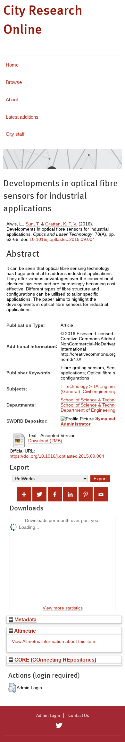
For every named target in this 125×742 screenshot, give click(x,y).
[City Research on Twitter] (59, 725)
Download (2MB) (45, 440)
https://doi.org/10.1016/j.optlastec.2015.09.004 (57, 456)
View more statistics (63, 607)
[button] (12, 688)
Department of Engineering (88, 410)
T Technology (74, 386)
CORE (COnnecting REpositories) (54, 660)
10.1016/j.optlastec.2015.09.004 (62, 239)
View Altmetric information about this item (53, 641)
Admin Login (48, 715)
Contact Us (78, 715)
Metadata (25, 619)
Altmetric (24, 631)
